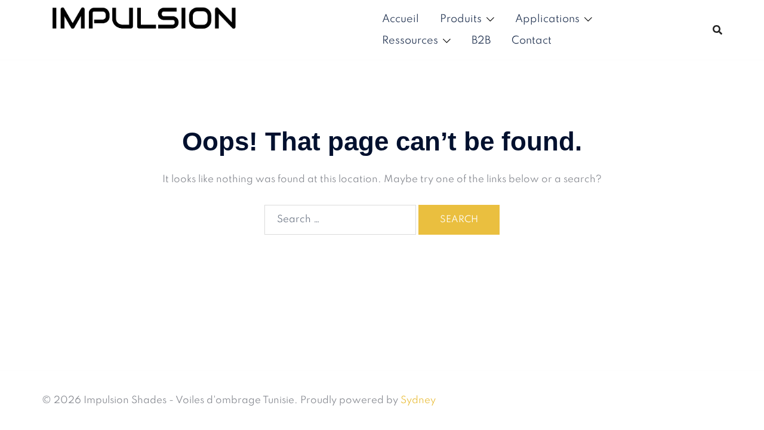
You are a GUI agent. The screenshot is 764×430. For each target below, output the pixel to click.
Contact (532, 40)
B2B (481, 40)
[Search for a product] (717, 30)
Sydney (418, 400)
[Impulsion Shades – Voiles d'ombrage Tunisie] (144, 29)
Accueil (400, 19)
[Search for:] (340, 220)
